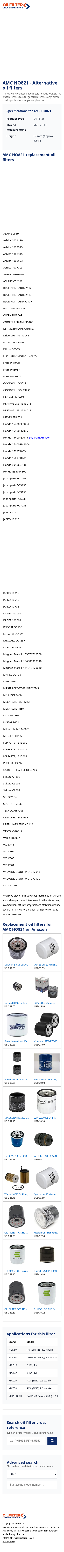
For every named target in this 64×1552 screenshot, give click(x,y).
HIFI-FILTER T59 (12, 417)
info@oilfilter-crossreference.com (18, 1538)
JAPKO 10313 (11, 519)
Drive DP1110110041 (16, 335)
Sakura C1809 (11, 776)
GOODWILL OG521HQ (16, 390)
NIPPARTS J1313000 (15, 742)
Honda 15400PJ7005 (15, 430)
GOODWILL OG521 (14, 383)
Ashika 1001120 (13, 240)
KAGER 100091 (12, 620)
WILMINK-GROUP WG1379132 (21, 878)
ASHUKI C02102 (13, 281)
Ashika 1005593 (13, 260)
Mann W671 (10, 681)
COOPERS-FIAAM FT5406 (18, 322)
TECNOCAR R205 (13, 810)
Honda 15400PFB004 (16, 424)
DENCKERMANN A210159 (18, 328)
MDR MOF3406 (12, 695)
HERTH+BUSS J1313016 (17, 403)
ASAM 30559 (11, 233)
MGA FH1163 (11, 715)
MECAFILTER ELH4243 (16, 701)
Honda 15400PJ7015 (15, 437)
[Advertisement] (32, 44)
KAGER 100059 (12, 613)
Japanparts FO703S (14, 505)
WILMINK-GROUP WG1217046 (21, 871)
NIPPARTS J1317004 (15, 756)
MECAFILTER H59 (13, 708)
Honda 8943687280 (15, 464)
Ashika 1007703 (13, 267)
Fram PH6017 (11, 369)
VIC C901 (8, 865)
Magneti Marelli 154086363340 (22, 661)
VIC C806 (8, 851)
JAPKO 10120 (11, 512)
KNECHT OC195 (12, 627)
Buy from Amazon (39, 437)
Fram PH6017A (12, 376)
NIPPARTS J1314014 (15, 749)
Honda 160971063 (14, 451)
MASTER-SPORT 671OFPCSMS (21, 688)
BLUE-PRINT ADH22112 (17, 288)
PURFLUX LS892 (12, 763)
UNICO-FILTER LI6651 (16, 817)
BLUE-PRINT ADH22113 (17, 294)
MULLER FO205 (12, 736)
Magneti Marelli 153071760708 (22, 654)
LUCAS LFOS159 (13, 633)
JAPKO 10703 (11, 606)
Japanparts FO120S (14, 478)
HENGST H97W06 (13, 396)
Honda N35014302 (14, 471)
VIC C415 (8, 844)
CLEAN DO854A (12, 315)
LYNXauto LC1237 (14, 640)
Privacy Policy (9, 1541)
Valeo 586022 (11, 837)
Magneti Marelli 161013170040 (22, 667)
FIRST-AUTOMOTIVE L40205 (20, 356)
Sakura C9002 (11, 790)
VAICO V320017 (12, 831)
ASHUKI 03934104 (14, 274)
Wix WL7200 (10, 885)
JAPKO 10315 (11, 593)
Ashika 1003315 (13, 254)
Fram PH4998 (11, 362)
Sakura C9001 (11, 783)
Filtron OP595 (11, 349)
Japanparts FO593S (14, 498)
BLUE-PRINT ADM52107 (17, 301)
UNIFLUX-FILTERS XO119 (18, 824)
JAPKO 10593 (11, 599)
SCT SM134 (10, 797)
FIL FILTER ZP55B (13, 342)
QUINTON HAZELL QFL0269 (20, 770)
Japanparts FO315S (14, 492)
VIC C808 (8, 858)
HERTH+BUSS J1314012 (17, 410)
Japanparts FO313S (14, 485)
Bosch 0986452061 (14, 308)
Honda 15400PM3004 (16, 444)
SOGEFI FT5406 (12, 803)
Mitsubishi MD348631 (16, 729)
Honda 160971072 (14, 458)
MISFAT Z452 (11, 722)
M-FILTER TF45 (12, 647)
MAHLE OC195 (12, 674)
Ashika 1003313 (13, 247)
